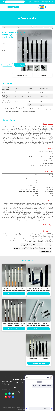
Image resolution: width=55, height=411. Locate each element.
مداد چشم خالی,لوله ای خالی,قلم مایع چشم (31, 244)
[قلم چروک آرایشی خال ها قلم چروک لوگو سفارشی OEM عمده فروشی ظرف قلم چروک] (38, 275)
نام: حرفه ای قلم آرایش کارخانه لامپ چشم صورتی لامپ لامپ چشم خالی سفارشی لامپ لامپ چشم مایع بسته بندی (38, 324)
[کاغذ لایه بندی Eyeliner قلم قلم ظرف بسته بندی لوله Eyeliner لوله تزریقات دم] (34, 46)
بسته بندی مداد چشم (38, 27)
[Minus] (27, 377)
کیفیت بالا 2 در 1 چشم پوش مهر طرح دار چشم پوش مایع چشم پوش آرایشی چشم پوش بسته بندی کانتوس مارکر (14, 289)
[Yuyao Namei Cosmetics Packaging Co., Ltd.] (45, 7)
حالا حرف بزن (13, 7)
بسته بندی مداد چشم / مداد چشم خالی (38, 358)
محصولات (46, 27)
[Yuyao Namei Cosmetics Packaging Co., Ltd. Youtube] (5, 397)
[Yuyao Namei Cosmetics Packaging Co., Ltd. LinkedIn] (9, 397)
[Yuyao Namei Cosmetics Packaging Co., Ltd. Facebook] (13, 397)
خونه (51, 27)
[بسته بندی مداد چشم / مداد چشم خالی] (38, 345)
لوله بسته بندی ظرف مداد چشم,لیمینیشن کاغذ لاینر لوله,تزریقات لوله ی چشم (32, 248)
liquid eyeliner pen (46, 251)
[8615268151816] (13, 394)
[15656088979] (9, 394)
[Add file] (52, 408)
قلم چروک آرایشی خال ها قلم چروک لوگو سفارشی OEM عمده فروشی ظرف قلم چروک (38, 289)
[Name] (7, 2)
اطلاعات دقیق (42, 75)
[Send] (27, 408)
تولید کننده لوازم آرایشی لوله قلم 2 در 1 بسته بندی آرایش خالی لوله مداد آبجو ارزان (14, 324)
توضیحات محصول (22, 75)
